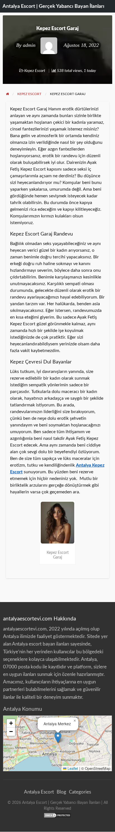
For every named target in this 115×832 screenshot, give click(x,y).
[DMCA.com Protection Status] (57, 814)
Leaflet (72, 768)
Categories (80, 792)
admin (29, 45)
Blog (61, 792)
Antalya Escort (39, 792)
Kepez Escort (34, 71)
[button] (57, 737)
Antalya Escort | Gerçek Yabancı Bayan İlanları (53, 6)
